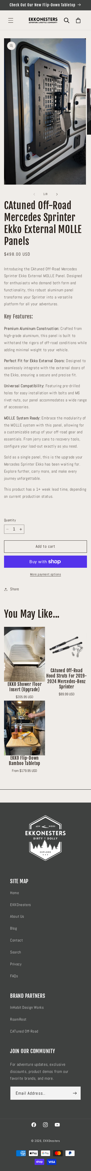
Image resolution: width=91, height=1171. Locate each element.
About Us (17, 916)
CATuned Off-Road (24, 1031)
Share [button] (14, 589)
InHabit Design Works (27, 1007)
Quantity (10, 520)
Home (14, 893)
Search (15, 952)
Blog (13, 928)
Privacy (15, 964)
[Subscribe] (75, 1093)
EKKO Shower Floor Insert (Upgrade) (25, 687)
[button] (10, 20)
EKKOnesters (20, 904)
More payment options (45, 574)
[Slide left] (34, 194)
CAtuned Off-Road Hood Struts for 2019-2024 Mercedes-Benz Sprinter (66, 678)
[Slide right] (56, 194)
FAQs (14, 976)
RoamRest (18, 1019)
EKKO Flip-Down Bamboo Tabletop (24, 760)
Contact (16, 940)
